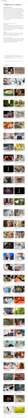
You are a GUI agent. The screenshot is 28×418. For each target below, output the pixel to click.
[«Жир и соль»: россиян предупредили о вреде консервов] (8, 324)
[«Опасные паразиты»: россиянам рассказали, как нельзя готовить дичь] (8, 116)
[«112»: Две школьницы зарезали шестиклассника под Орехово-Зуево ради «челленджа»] (8, 170)
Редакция (13, 417)
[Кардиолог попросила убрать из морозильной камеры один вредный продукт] (8, 72)
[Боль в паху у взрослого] (8, 345)
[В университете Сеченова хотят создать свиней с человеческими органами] (19, 170)
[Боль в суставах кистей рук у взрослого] (19, 269)
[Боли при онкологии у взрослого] (8, 269)
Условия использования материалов (18, 417)
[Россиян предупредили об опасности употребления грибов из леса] (19, 291)
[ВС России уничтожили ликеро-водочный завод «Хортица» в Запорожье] (8, 356)
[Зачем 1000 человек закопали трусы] (19, 203)
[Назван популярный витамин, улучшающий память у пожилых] (19, 105)
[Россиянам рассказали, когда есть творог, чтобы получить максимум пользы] (8, 214)
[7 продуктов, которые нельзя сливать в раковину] (19, 127)
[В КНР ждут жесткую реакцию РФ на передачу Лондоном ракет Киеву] (8, 313)
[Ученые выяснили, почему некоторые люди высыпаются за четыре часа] (8, 411)
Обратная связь (23, 417)
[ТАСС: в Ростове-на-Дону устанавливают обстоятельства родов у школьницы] (19, 214)
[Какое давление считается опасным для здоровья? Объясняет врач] (19, 83)
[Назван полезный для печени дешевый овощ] (8, 127)
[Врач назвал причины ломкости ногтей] (19, 400)
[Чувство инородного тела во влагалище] (8, 138)
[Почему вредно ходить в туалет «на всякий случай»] (19, 225)
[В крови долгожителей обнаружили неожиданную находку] (19, 389)
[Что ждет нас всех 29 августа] (8, 192)
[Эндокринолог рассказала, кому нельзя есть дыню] (19, 149)
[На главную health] (5, 1)
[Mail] (2, 1)
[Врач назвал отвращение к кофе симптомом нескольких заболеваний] (19, 258)
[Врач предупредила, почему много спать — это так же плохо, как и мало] (19, 247)
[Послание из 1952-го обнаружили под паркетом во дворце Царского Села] (19, 72)
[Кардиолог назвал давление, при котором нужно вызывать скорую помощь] (19, 160)
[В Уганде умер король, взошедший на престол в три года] (8, 203)
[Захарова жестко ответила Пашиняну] (8, 225)
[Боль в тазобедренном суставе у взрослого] (8, 181)
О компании (3, 417)
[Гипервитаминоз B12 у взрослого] (8, 247)
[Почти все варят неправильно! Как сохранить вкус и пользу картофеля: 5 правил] (8, 94)
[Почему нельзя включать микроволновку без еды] (8, 400)
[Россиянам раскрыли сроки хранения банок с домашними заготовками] (19, 378)
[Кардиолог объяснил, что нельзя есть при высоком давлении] (19, 94)
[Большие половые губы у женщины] (8, 83)
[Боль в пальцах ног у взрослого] (19, 236)
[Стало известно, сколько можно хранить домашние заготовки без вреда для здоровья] (19, 356)
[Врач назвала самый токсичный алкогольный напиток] (8, 105)
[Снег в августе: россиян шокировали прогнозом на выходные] (8, 378)
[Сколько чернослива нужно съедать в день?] (19, 181)
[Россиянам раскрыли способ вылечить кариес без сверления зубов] (19, 334)
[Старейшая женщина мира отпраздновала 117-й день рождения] (8, 367)
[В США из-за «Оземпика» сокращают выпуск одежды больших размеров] (8, 291)
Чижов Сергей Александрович (11, 23)
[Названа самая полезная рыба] (19, 116)
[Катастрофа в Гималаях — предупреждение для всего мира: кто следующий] (8, 149)
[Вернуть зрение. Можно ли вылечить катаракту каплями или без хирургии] (19, 367)
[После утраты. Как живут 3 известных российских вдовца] (19, 138)
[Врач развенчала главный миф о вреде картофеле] (8, 280)
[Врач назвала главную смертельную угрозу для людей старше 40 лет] (19, 280)
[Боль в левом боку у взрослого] (8, 302)
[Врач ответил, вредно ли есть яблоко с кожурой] (8, 160)
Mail (1, 417)
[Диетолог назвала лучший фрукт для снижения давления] (19, 313)
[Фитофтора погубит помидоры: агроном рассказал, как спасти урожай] (19, 302)
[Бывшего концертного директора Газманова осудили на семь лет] (8, 258)
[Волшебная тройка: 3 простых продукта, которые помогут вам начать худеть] (8, 236)
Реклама (6, 417)
